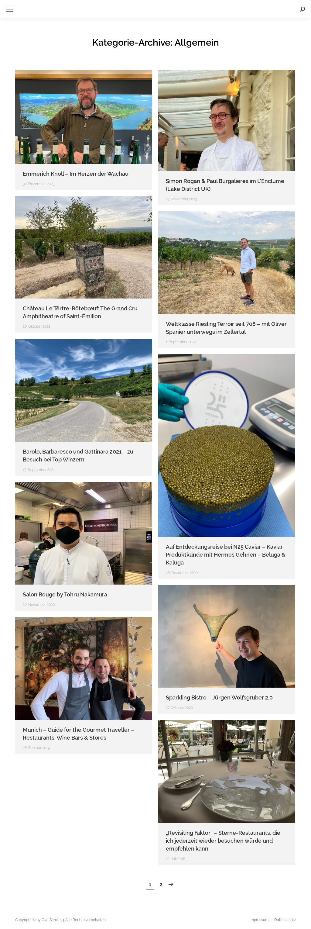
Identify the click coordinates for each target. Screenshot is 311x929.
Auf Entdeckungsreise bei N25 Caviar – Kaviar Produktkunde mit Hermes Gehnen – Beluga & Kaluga (225, 555)
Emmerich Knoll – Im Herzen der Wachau (75, 174)
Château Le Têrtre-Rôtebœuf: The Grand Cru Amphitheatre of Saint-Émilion (80, 312)
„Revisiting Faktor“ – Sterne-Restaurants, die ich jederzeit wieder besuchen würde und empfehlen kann (223, 841)
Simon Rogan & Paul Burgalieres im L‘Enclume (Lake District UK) (225, 185)
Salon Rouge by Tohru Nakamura (65, 594)
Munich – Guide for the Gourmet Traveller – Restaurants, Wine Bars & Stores (78, 734)
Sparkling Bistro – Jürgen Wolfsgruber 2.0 (219, 697)
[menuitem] (259, 920)
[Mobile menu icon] (9, 9)
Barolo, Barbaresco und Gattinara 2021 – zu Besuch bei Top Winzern (78, 455)
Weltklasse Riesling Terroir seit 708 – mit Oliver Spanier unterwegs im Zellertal (226, 328)
